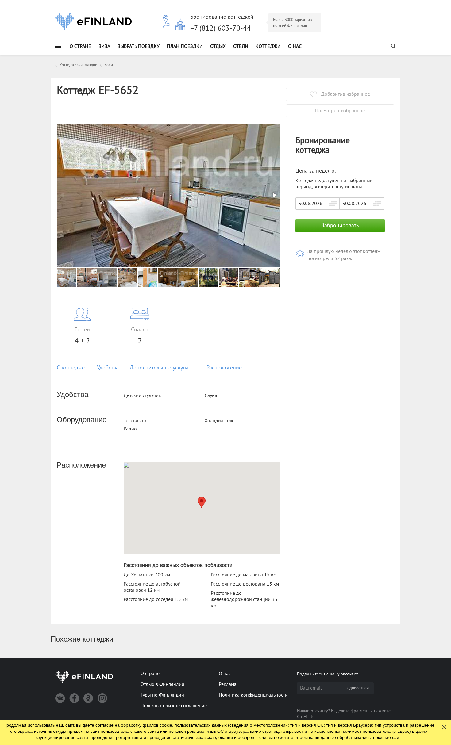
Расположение (224, 368)
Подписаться (357, 688)
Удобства (108, 368)
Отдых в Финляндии (162, 684)
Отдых (218, 46)
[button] (274, 195)
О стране (80, 46)
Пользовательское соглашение (174, 706)
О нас (295, 46)
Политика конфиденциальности (253, 695)
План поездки (185, 46)
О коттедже (71, 368)
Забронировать (340, 225)
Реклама (228, 684)
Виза (104, 46)
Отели (240, 46)
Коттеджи (268, 46)
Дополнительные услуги (159, 368)
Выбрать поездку (139, 46)
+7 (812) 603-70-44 (220, 28)
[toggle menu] (58, 46)
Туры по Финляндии (162, 695)
